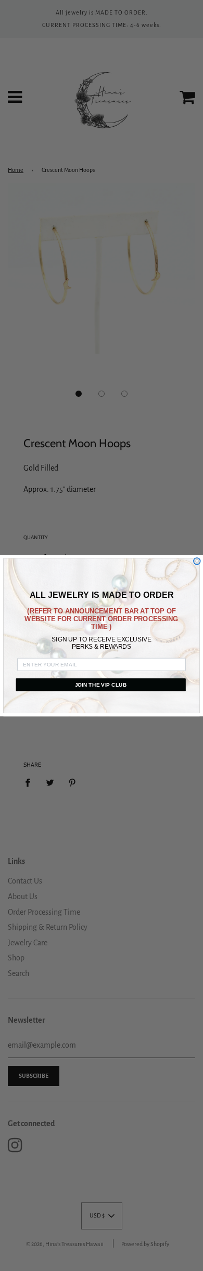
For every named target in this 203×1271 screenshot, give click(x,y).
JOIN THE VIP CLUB (101, 684)
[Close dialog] (197, 560)
